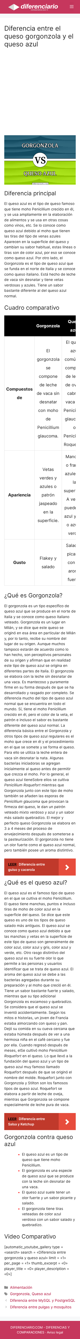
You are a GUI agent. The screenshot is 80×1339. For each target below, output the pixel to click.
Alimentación (21, 1287)
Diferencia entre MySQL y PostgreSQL (42, 1300)
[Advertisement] (40, 88)
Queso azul (41, 1294)
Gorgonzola (20, 1294)
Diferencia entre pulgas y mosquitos (40, 1307)
